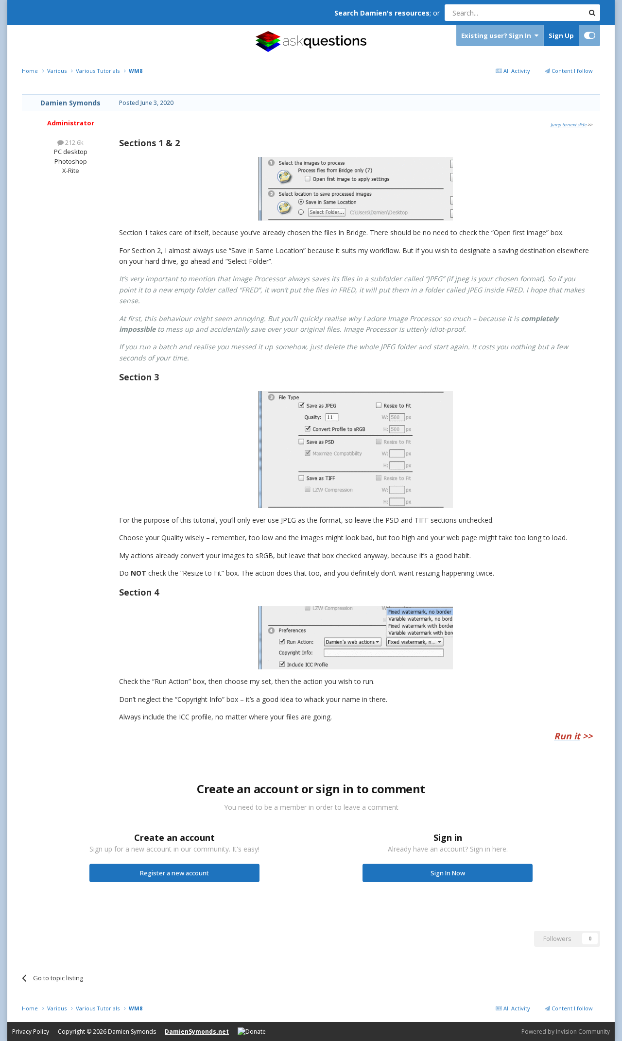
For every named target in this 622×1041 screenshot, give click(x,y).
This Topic (556, 12)
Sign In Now (448, 873)
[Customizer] (589, 35)
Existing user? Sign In (497, 35)
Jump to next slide (569, 124)
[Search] (592, 12)
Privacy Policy (30, 1031)
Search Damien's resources (382, 12)
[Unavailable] (356, 187)
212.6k (74, 142)
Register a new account (174, 873)
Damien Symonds (70, 102)
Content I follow (571, 70)
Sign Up (561, 35)
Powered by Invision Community (565, 1031)
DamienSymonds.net (197, 1031)
